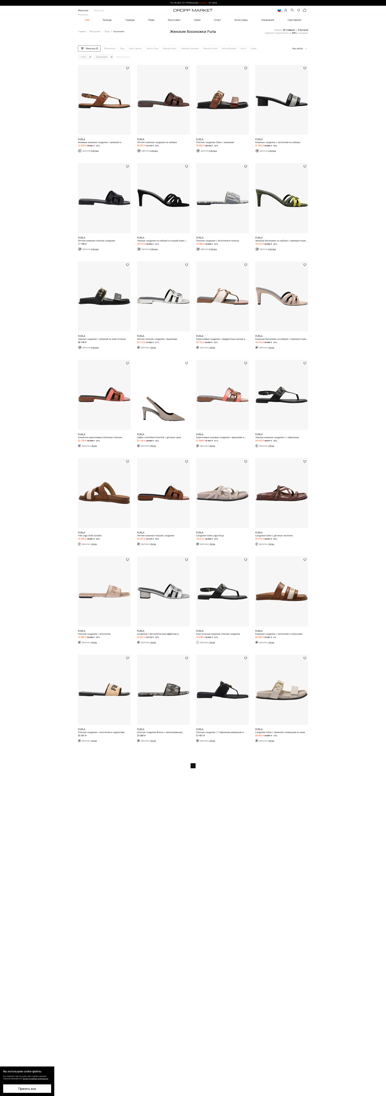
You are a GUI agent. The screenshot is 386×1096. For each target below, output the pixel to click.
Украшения (267, 19)
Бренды (107, 19)
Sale (87, 19)
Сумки (197, 19)
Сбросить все (123, 56)
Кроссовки (174, 19)
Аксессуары (241, 19)
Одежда (129, 19)
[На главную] (193, 10)
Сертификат (294, 19)
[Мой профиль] (285, 10)
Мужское (99, 10)
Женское (83, 10)
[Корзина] (305, 10)
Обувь (151, 19)
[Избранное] (298, 10)
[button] (27, 1081)
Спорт (217, 19)
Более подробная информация (35, 1078)
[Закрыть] (90, 57)
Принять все (27, 1088)
